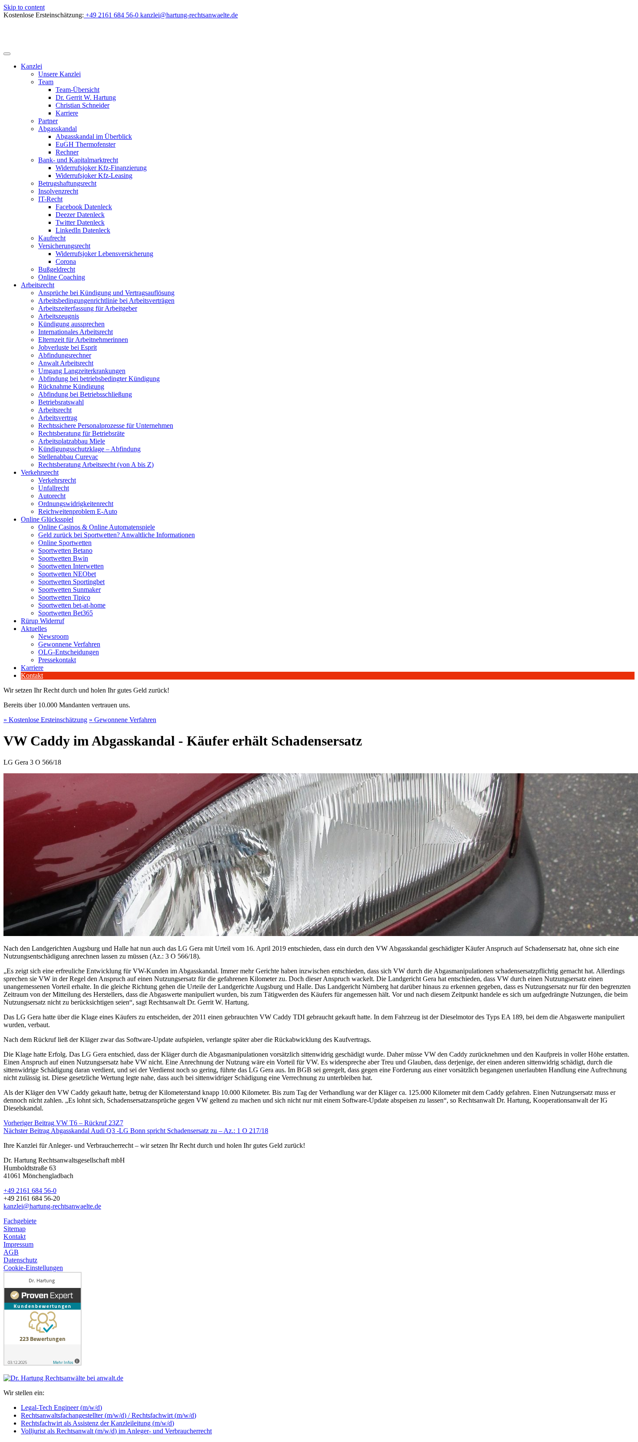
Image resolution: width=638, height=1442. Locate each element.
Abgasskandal (57, 128)
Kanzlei (31, 66)
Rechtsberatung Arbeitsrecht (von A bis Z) (96, 464)
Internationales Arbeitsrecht (75, 331)
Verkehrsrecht (40, 472)
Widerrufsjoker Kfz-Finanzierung (101, 167)
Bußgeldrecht (56, 269)
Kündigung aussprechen (71, 324)
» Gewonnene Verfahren (122, 719)
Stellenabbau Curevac (68, 456)
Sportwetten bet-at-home (71, 605)
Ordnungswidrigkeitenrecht (75, 503)
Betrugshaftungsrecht (67, 183)
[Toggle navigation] (6, 54)
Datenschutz (20, 1260)
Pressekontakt (57, 660)
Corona (66, 261)
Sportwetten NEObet (67, 574)
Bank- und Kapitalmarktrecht (78, 160)
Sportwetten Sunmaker (69, 589)
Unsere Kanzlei (59, 74)
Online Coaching (61, 277)
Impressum (18, 1244)
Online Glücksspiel (47, 519)
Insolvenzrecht (58, 191)
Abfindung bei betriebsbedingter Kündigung (99, 378)
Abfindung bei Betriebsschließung (85, 394)
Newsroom (53, 636)
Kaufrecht (52, 238)
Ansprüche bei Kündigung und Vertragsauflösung (106, 292)
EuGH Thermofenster (85, 144)
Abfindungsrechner (64, 355)
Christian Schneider (82, 105)
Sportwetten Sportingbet (71, 581)
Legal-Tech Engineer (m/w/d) (61, 1407)
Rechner (67, 152)
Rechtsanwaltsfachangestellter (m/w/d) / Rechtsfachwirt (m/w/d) (108, 1415)
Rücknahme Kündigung (71, 386)
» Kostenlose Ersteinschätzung (45, 719)
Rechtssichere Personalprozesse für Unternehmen (105, 425)
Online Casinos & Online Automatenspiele (96, 527)
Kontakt (32, 675)
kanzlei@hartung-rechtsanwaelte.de (52, 1206)
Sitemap (14, 1228)
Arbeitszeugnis (58, 316)
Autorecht (52, 495)
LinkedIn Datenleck (83, 230)
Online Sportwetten (65, 542)
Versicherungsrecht (64, 246)
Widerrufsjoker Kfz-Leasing (94, 175)
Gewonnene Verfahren (69, 644)
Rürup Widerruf (42, 620)
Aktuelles (34, 628)
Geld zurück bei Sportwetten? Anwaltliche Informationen (116, 535)
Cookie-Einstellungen (33, 1267)
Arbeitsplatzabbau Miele (71, 441)
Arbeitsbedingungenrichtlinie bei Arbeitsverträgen (106, 300)
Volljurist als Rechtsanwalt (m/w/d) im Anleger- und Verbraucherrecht (116, 1431)
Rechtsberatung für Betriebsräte (81, 433)
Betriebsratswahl (61, 402)
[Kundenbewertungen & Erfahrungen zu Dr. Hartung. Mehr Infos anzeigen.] (42, 1363)
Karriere (67, 113)
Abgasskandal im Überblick (94, 136)
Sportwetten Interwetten (71, 566)
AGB (11, 1252)
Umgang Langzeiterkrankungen (81, 370)
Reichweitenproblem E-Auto (77, 511)
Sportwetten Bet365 (65, 613)
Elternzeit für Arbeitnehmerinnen (83, 339)
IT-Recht (50, 199)
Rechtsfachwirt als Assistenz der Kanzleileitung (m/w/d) (97, 1423)
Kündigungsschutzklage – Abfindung (89, 449)
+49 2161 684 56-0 (29, 1190)
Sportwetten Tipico (64, 597)
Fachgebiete (19, 1221)
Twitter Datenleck (80, 222)
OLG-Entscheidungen (68, 652)
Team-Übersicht (77, 89)
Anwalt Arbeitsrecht (65, 363)
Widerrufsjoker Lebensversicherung (104, 253)
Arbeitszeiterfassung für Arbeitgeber (87, 308)
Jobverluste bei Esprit (67, 347)
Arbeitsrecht (37, 285)
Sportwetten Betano (65, 550)
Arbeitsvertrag (57, 417)
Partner (48, 121)
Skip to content (24, 7)
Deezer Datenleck (80, 214)
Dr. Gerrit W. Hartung (86, 97)
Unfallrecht (53, 488)
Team (45, 81)
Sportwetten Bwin (63, 558)
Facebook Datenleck (84, 206)
